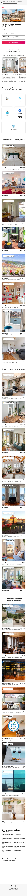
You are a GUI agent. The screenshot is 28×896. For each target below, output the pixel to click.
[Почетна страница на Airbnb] (3, 7)
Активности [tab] (18, 834)
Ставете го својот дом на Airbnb (17, 7)
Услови (16, 889)
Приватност (11, 889)
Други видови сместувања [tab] (7, 834)
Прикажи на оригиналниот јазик (10, 3)
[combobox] (13, 33)
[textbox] (7, 38)
